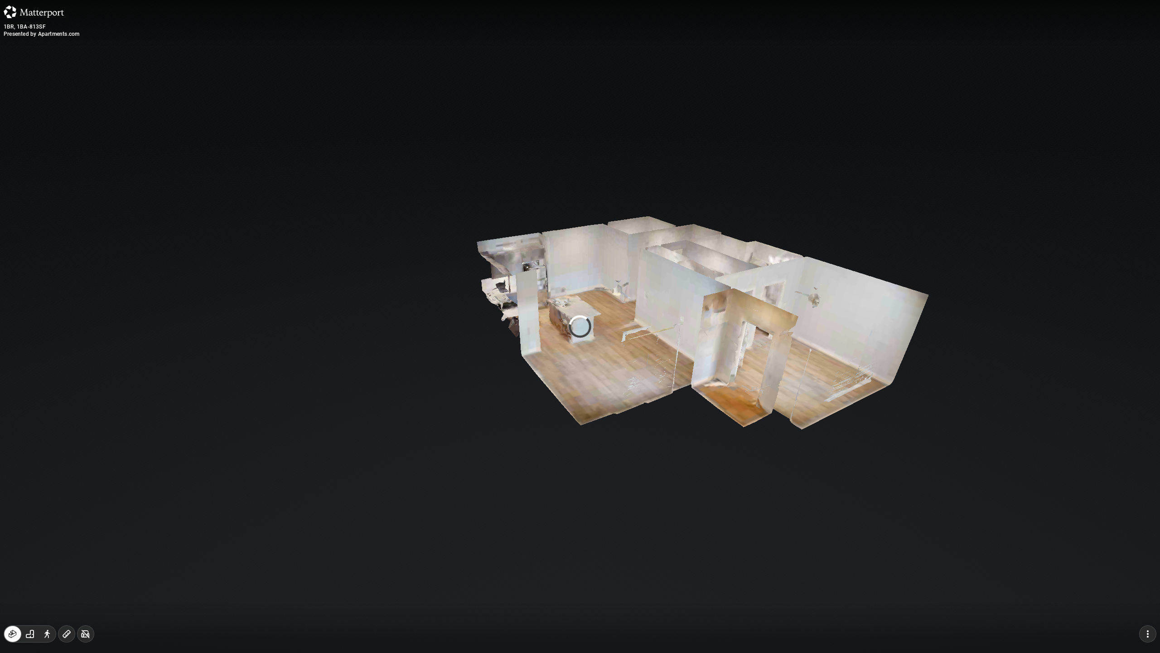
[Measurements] (66, 634)
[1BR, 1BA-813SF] (580, 326)
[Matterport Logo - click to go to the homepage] (34, 12)
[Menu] (1147, 634)
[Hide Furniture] (85, 634)
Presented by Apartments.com (41, 34)
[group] (30, 634)
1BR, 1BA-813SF (25, 27)
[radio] (12, 634)
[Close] (691, 78)
